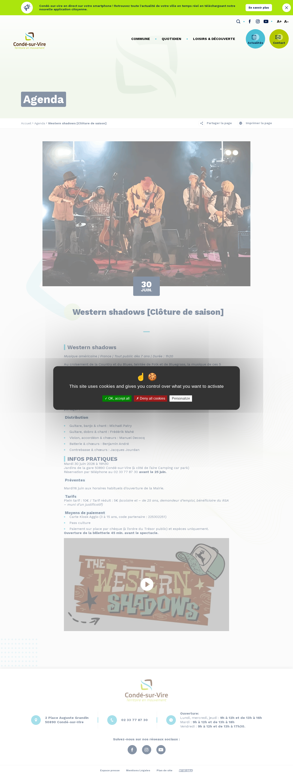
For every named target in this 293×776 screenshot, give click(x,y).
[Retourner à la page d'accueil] (30, 40)
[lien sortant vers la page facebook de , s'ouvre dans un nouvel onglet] (250, 21)
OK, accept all (118, 398)
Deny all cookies (152, 398)
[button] (140, 39)
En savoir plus (259, 7)
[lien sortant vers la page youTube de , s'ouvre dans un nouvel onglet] (266, 21)
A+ (279, 21)
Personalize (181, 398)
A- (286, 21)
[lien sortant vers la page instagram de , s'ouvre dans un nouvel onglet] (258, 21)
